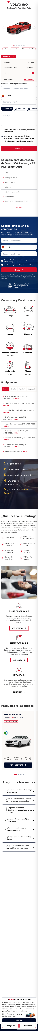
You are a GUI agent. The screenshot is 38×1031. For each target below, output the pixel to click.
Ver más (19, 207)
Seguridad (31, 389)
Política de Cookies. (9, 1016)
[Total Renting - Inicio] (8, 2)
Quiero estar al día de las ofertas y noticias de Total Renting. (19, 130)
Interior (13, 389)
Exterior (5, 389)
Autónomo (21, 109)
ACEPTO (19, 1020)
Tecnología (22, 389)
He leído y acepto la (18, 265)
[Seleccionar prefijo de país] (4, 96)
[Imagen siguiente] (34, 26)
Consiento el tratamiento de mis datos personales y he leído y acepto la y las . (19, 138)
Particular (8, 109)
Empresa (34, 109)
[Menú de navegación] (34, 3)
